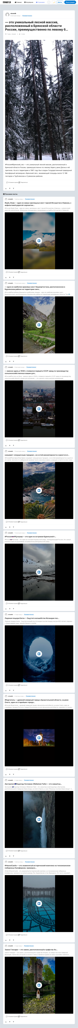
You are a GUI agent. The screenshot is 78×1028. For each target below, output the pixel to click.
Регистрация (70, 2)
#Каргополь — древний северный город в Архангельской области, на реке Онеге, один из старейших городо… (36, 701)
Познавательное (27, 15)
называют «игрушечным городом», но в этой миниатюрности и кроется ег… (37, 455)
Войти (60, 2)
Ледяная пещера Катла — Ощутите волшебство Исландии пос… (32, 618)
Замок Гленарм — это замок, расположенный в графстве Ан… (31, 950)
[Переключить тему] (53, 2)
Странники (41, 2)
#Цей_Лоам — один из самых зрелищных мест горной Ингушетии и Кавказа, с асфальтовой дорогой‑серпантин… (38, 204)
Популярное (29, 2)
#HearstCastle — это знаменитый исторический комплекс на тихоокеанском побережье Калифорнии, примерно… (37, 867)
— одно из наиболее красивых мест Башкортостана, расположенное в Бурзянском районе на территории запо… (35, 288)
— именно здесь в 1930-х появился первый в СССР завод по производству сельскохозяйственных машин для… (36, 372)
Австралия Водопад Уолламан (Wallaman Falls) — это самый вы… (33, 784)
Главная (19, 2)
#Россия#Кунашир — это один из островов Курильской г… (30, 537)
